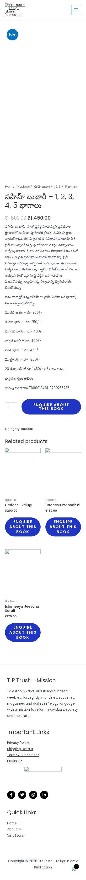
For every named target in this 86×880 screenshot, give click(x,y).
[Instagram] (33, 795)
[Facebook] (11, 795)
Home (10, 187)
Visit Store (15, 835)
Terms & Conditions (23, 755)
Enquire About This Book (51, 406)
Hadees (23, 187)
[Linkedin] (44, 795)
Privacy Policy (18, 742)
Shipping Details (20, 749)
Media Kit (14, 761)
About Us (14, 829)
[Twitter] (22, 795)
